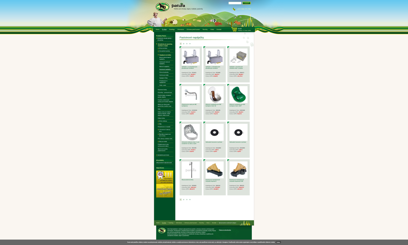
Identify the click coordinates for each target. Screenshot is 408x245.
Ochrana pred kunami (193, 29)
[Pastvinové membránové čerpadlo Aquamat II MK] (238, 177)
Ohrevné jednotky (164, 72)
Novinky (205, 29)
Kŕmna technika (163, 48)
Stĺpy (160, 124)
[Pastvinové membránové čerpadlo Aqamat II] (215, 177)
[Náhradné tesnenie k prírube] (215, 140)
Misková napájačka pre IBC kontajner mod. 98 (213, 105)
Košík (240, 28)
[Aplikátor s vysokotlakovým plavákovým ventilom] (191, 64)
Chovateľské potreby (164, 51)
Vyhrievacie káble (164, 75)
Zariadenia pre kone (163, 155)
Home (157, 29)
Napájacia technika (165, 55)
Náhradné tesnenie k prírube (214, 142)
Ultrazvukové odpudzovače (164, 162)
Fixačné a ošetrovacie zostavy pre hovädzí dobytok (165, 100)
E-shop (164, 29)
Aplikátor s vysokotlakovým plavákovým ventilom (189, 67)
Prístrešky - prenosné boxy (165, 92)
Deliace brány (161, 118)
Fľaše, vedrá (162, 85)
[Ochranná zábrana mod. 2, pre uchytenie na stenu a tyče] (191, 140)
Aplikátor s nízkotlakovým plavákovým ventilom (213, 67)
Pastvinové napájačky (165, 69)
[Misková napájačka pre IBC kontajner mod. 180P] (238, 102)
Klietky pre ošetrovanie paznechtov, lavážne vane (164, 105)
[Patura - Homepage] (178, 6)
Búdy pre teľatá (163, 141)
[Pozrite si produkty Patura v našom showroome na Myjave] (164, 197)
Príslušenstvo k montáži (164, 126)
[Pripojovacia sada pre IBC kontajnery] (191, 102)
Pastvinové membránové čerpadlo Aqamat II (213, 180)
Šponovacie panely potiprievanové (163, 149)
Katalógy (172, 29)
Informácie (180, 29)
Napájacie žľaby (163, 78)
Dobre (278, 242)
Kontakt (219, 29)
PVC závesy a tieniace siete (165, 138)
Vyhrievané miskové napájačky (164, 62)
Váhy (159, 109)
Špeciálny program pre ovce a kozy (165, 135)
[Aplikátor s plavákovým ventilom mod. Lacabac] (238, 64)
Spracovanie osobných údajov (227, 223)
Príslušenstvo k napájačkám (163, 81)
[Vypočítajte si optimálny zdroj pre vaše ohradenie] (164, 183)
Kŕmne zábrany (163, 121)
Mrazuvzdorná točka (187, 180)
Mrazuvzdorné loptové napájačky (165, 58)
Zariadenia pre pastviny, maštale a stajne (165, 45)
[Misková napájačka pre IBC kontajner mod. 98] (215, 102)
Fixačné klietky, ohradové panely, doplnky (164, 96)
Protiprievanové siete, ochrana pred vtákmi (163, 145)
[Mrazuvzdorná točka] (191, 177)
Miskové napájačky (164, 66)
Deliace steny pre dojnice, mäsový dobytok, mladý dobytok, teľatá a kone (164, 113)
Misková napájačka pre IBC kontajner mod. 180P (237, 105)
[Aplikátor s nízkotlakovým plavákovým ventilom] (215, 64)
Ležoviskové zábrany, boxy (164, 130)
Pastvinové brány (162, 89)
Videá (212, 29)
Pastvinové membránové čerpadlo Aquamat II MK (237, 180)
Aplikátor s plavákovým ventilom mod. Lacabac (236, 67)
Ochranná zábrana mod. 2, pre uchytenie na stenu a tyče (190, 142)
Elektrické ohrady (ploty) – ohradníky (164, 39)
